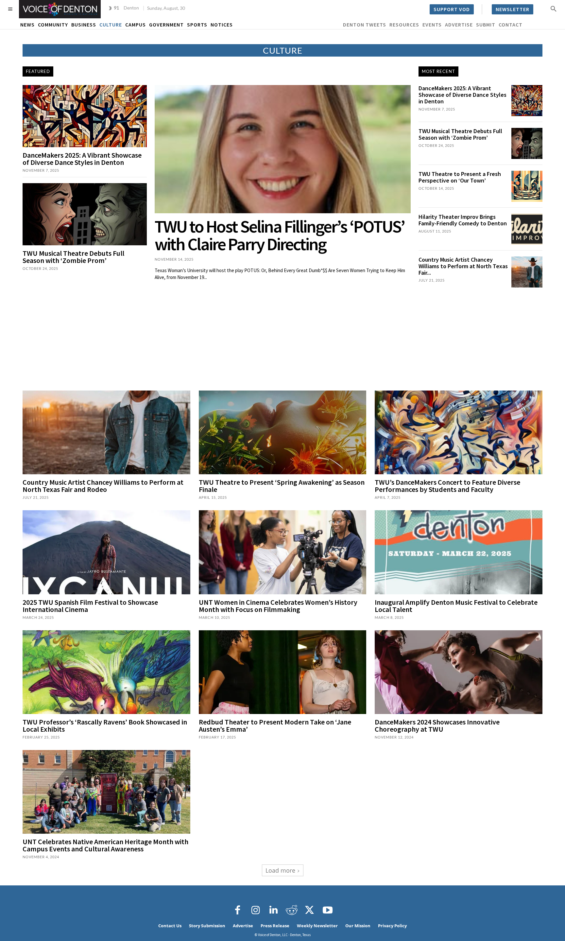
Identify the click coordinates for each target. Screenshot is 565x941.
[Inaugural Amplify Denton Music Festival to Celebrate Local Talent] (458, 552)
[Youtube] (328, 910)
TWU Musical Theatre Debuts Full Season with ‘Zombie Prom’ (73, 257)
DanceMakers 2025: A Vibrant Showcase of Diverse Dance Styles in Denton (82, 158)
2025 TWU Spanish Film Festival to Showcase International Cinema (90, 606)
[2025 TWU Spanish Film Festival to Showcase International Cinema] (106, 552)
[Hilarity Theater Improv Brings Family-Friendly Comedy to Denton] (526, 229)
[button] (553, 8)
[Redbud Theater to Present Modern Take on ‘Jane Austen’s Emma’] (283, 672)
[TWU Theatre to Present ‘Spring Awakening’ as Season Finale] (283, 432)
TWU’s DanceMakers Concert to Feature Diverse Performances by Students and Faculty (447, 486)
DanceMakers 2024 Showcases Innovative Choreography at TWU (437, 725)
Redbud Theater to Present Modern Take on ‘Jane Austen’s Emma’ (275, 725)
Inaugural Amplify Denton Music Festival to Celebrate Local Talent (456, 606)
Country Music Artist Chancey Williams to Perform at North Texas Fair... (463, 266)
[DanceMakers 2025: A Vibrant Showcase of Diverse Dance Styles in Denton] (85, 116)
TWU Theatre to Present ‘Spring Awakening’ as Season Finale (282, 486)
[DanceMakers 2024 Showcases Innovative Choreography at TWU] (458, 672)
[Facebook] (238, 910)
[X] (310, 910)
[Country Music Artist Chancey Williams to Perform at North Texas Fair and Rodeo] (526, 272)
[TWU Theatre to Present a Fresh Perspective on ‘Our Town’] (526, 186)
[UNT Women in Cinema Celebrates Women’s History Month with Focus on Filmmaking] (283, 552)
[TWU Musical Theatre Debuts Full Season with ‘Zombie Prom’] (85, 214)
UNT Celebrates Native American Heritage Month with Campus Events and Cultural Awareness (105, 845)
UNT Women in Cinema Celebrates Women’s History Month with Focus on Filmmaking (278, 606)
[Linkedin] (274, 910)
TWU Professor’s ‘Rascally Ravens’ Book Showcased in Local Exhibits (105, 725)
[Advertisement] (282, 336)
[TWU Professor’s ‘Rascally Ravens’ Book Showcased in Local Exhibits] (106, 672)
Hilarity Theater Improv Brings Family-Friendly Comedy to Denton (463, 220)
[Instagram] (256, 910)
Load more (280, 870)
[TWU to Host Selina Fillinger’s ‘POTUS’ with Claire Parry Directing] (283, 149)
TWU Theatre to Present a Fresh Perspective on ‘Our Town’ (460, 177)
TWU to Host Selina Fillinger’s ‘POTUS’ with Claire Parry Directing (279, 235)
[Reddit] (292, 910)
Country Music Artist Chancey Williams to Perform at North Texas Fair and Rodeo (103, 486)
